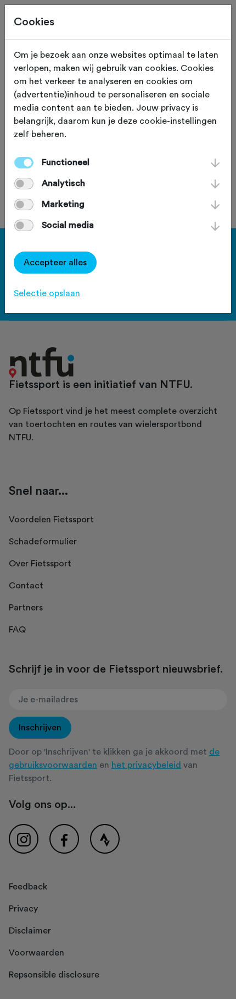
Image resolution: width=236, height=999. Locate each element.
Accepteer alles (55, 262)
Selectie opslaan (47, 293)
